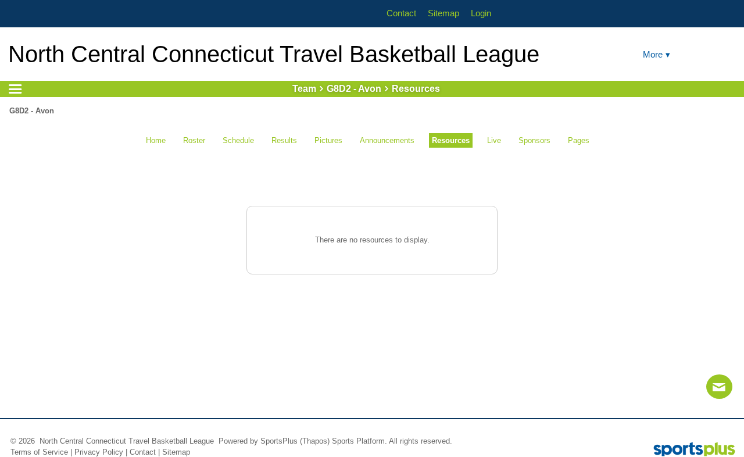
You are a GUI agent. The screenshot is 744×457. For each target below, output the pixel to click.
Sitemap (176, 452)
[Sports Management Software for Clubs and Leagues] (689, 450)
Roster (194, 140)
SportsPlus (279, 441)
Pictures (328, 140)
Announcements (387, 140)
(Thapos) (315, 441)
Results (284, 140)
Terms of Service (39, 452)
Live (494, 140)
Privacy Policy (98, 452)
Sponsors (534, 140)
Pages (578, 140)
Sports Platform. (359, 441)
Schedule (238, 140)
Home (156, 140)
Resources (451, 140)
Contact (143, 452)
